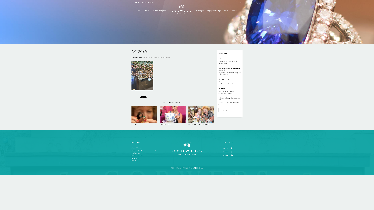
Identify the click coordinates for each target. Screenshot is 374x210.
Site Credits (199, 168)
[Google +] (138, 2)
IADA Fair (134, 125)
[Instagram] (135, 2)
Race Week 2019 (223, 79)
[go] (238, 110)
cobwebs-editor (138, 58)
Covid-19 (221, 59)
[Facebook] (132, 2)
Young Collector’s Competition (198, 125)
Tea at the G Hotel (165, 125)
